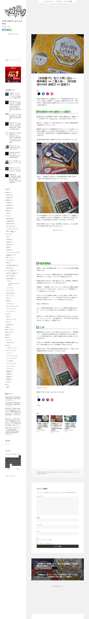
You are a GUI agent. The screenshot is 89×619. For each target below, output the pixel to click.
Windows (7, 210)
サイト (38, 531)
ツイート (7, 444)
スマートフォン (10, 308)
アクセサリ (8, 303)
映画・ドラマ (8, 329)
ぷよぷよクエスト (10, 226)
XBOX (7, 301)
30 (6, 466)
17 (8, 462)
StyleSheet (8, 208)
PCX (7, 316)
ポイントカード (10, 363)
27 (15, 464)
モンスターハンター (11, 229)
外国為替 (8, 374)
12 (13, 460)
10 (8, 460)
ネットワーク (9, 311)
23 (6, 464)
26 (13, 464)
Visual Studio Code (10, 265)
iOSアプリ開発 (9, 276)
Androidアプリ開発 (10, 273)
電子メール (8, 257)
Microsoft (8, 244)
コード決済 (8, 361)
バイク (6, 314)
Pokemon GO (9, 223)
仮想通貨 (8, 371)
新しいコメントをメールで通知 (44, 539)
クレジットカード (10, 358)
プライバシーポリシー (10, 476)
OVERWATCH (9, 221)
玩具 (6, 337)
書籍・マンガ (8, 332)
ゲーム (6, 216)
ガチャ (7, 340)
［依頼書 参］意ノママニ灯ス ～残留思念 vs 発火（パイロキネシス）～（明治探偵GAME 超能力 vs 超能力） (56, 427)
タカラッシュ (54, 118)
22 (19, 462)
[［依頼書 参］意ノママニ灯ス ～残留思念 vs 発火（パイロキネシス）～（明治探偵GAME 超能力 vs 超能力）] (56, 418)
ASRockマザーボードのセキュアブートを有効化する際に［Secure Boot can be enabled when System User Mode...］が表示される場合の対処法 (15, 106)
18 (10, 462)
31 (8, 466)
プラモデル (8, 342)
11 (10, 460)
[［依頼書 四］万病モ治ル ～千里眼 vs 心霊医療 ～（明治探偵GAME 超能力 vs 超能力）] (70, 418)
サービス (7, 234)
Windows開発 (9, 278)
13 (15, 460)
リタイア (8, 368)
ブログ (6, 321)
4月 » (18, 469)
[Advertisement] (13, 47)
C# (8, 281)
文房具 (6, 327)
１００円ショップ (10, 348)
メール (39, 524)
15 (19, 460)
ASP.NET (8, 202)
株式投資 (8, 376)
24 (8, 464)
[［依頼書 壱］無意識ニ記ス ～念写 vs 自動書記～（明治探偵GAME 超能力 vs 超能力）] (43, 418)
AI (6, 236)
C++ (8, 288)
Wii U (7, 298)
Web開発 (7, 200)
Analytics (8, 197)
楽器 (7, 387)
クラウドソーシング (11, 355)
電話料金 (8, 379)
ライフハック (9, 366)
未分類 (6, 335)
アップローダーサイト (11, 252)
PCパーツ (8, 295)
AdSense (8, 195)
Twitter (7, 247)
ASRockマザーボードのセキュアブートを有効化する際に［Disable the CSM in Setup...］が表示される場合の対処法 (15, 126)
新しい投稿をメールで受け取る (44, 544)
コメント (39, 496)
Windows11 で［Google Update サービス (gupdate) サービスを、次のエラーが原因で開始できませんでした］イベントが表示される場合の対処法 (15, 137)
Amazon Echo (9, 293)
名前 (38, 517)
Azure (7, 213)
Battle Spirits (9, 218)
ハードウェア (8, 290)
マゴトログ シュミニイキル (12, 22)
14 (17, 460)
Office (7, 262)
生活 (6, 345)
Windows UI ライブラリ (13, 283)
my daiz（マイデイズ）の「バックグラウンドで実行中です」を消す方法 (15, 169)
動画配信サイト (10, 255)
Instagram (8, 242)
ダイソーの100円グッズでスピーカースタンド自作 (15, 162)
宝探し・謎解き (10, 231)
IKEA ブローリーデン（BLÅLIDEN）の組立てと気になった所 (15, 147)
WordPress (8, 324)
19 (13, 462)
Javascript (8, 205)
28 (17, 464)
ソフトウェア (8, 260)
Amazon (8, 239)
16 (6, 462)
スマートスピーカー (11, 306)
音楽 (6, 384)
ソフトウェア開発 (9, 270)
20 (15, 462)
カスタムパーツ (10, 319)
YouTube (8, 249)
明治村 (44, 473)
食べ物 (7, 381)
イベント (8, 353)
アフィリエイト (10, 350)
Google (7, 192)
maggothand (51, 472)
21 (17, 462)
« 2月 (8, 469)
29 (19, 464)
